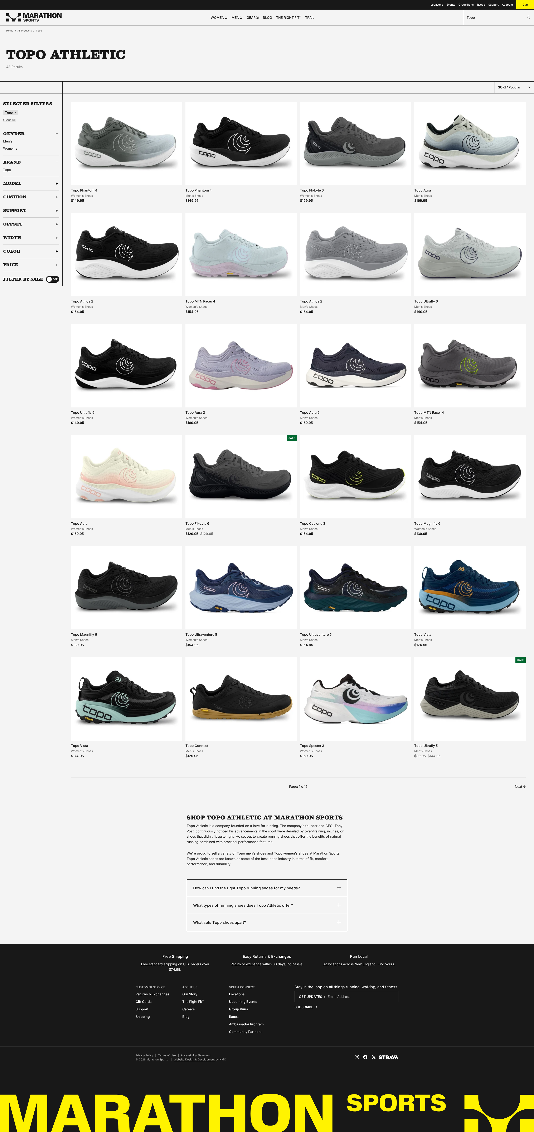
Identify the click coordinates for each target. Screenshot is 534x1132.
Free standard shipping (159, 964)
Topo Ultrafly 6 (426, 301)
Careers (188, 1009)
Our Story (189, 994)
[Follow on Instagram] (357, 1057)
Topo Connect (196, 746)
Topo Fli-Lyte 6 (312, 190)
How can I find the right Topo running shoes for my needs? (246, 888)
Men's (8, 141)
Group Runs (466, 4)
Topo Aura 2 (195, 412)
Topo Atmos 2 (82, 301)
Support (493, 4)
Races (481, 4)
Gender (14, 133)
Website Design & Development (194, 1059)
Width (12, 237)
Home (9, 30)
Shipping (143, 1017)
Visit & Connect (242, 987)
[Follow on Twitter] (373, 1057)
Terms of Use (167, 1055)
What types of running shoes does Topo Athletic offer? (243, 905)
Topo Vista (422, 634)
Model (12, 183)
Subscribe (304, 1007)
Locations (437, 4)
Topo (39, 30)
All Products (25, 30)
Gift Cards (144, 1002)
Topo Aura (422, 190)
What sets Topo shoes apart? (219, 922)
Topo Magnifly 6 (427, 523)
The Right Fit (193, 1002)
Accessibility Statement (195, 1055)
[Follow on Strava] (388, 1057)
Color (11, 251)
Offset (13, 224)
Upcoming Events (243, 1002)
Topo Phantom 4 (84, 190)
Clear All (9, 120)
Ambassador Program (246, 1024)
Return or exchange (246, 964)
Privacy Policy (144, 1055)
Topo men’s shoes (251, 853)
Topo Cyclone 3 (312, 523)
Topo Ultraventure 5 (201, 634)
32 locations (332, 964)
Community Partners (245, 1032)
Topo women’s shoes (291, 853)
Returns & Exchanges (152, 994)
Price (10, 264)
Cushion (14, 197)
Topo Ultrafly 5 (426, 746)
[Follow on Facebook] (365, 1057)
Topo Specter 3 (312, 746)
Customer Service (150, 987)
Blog (186, 1017)
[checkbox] (52, 279)
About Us (189, 987)
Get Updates (310, 997)
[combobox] (498, 17)
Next (518, 786)
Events (450, 4)
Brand (12, 162)
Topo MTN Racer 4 (200, 301)
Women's (10, 148)
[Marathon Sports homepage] (34, 17)
